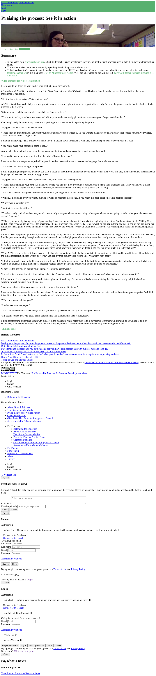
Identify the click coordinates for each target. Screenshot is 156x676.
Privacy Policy (78, 569)
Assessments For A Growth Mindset (24, 421)
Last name (6, 546)
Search (17, 357)
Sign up (5, 564)
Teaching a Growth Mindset (20, 410)
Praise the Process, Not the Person (17, 2)
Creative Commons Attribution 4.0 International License (111, 362)
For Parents (37, 373)
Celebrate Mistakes (16, 415)
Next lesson (24, 49)
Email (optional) (9, 506)
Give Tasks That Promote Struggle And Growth (30, 418)
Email (4, 550)
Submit (14, 510)
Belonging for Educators (19, 397)
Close (4, 510)
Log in (23, 645)
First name (6, 543)
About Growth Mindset (18, 407)
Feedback (26, 357)
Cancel (58, 645)
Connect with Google (12, 538)
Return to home (32, 673)
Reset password (36, 645)
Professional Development (68, 373)
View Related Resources (13, 673)
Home (4, 357)
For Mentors (49, 373)
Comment (6, 503)
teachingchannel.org (34, 62)
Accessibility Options (11, 558)
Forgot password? (10, 645)
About (11, 357)
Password (6, 553)
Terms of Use (59, 569)
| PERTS (36, 357)
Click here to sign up (24, 651)
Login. (30, 579)
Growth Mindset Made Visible (58, 73)
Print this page (8, 328)
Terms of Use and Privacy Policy (17, 359)
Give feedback (8, 474)
